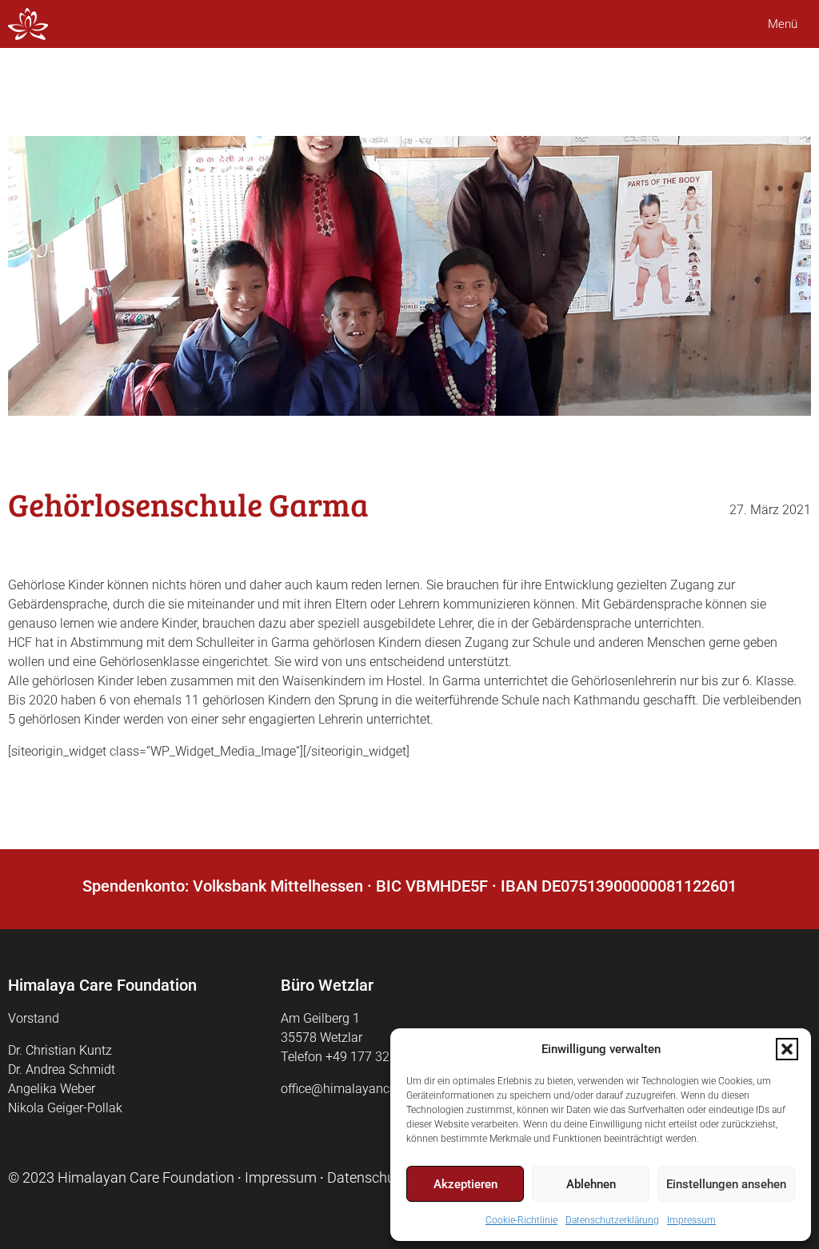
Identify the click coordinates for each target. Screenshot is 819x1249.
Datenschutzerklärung (612, 1220)
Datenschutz (367, 1177)
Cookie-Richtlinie (521, 1220)
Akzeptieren (465, 1184)
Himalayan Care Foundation (146, 1177)
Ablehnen (591, 1184)
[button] (787, 1049)
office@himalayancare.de (352, 1088)
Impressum (691, 1220)
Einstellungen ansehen (726, 1184)
